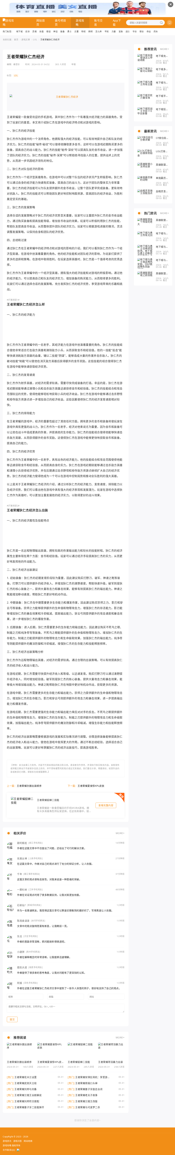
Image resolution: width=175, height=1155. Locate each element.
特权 (83, 31)
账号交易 (98, 23)
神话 (55, 31)
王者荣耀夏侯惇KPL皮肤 (91, 785)
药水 (156, 31)
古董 (76, 31)
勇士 (69, 31)
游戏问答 (17, 1141)
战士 (128, 31)
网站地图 (28, 1141)
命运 (149, 31)
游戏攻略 (80, 23)
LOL (35, 39)
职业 (142, 31)
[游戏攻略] (9, 22)
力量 (114, 31)
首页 (16, 39)
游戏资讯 (7, 1141)
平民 (107, 31)
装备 (62, 31)
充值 (41, 31)
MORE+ (120, 833)
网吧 (90, 31)
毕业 (135, 31)
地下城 (19, 31)
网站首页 (40, 23)
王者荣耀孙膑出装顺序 (29, 785)
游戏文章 (25, 39)
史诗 (27, 31)
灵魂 (34, 31)
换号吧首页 (60, 23)
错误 (48, 31)
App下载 (117, 23)
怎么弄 (98, 31)
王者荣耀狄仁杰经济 (50, 39)
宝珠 (121, 31)
